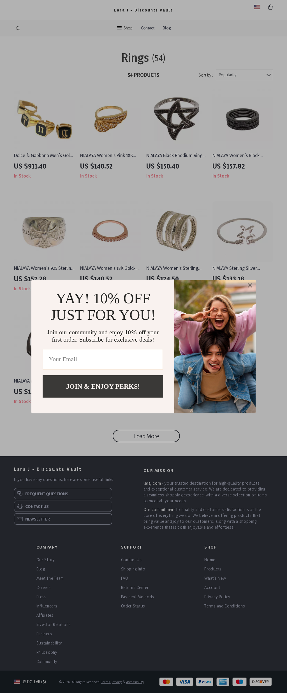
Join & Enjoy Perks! (103, 386)
